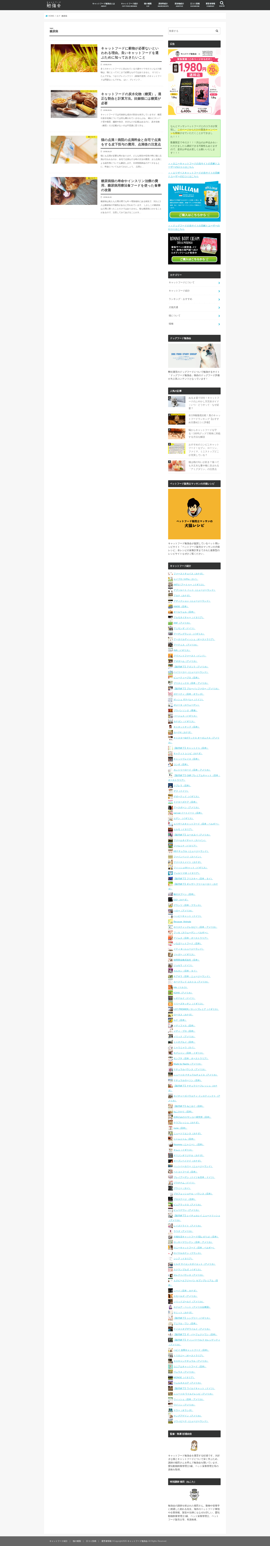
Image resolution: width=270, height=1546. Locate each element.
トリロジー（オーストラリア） (189, 1355)
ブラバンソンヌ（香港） (186, 710)
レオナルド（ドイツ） (184, 998)
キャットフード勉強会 (137, 1541)
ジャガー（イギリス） (184, 954)
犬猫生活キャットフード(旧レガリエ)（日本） (196, 1236)
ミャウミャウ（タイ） (184, 1047)
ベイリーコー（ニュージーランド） (191, 672)
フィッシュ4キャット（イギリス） (191, 867)
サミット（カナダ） (183, 1312)
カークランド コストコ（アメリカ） (191, 982)
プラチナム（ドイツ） (184, 1182)
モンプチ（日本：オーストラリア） (191, 1058)
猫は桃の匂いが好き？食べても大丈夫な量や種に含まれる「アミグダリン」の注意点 (204, 465)
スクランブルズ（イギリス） (188, 1269)
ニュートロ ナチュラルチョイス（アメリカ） (196, 1075)
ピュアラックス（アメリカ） (188, 1204)
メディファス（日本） (184, 1025)
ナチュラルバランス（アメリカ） (190, 1069)
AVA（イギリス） (182, 650)
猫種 (171, 323)
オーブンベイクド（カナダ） (188, 1161)
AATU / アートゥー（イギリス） (189, 584)
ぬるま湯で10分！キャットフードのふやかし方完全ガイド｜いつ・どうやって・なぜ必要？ (204, 403)
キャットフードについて (182, 282)
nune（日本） (180, 1128)
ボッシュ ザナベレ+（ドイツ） (189, 699)
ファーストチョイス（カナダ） (189, 573)
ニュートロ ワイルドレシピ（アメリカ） (194, 1394)
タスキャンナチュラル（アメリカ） (191, 1361)
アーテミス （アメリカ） (186, 645)
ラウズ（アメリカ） (183, 1231)
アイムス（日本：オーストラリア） (191, 938)
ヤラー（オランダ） (183, 1410)
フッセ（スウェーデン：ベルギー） (191, 932)
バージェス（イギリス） (186, 716)
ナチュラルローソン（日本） (188, 1080)
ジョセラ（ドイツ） (183, 965)
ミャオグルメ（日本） (184, 1042)
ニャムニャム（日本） (184, 1139)
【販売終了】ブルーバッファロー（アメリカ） (197, 688)
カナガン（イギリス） (184, 721)
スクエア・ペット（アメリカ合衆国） (192, 1307)
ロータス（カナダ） (183, 1014)
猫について (174, 315)
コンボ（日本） (181, 764)
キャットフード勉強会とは (103, 5)
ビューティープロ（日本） (187, 677)
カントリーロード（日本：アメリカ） (192, 770)
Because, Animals (182, 921)
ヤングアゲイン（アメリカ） (188, 1415)
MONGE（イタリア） (184, 1377)
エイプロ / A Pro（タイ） (186, 579)
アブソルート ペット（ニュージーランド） (195, 590)
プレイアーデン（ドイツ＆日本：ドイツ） (194, 1177)
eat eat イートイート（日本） (188, 813)
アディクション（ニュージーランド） (192, 601)
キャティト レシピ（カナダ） (188, 753)
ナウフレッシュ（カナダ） (187, 1122)
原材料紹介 (163, 5)
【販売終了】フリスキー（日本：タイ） (193, 878)
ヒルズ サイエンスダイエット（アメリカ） (195, 1264)
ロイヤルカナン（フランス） (188, 1253)
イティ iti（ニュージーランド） (189, 949)
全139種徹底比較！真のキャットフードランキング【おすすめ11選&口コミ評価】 (204, 418)
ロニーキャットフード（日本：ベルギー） (194, 1247)
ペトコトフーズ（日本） (186, 1172)
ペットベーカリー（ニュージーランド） (193, 1166)
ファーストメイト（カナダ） (188, 862)
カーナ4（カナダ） (183, 732)
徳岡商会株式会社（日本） (187, 960)
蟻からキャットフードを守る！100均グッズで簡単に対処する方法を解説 (204, 433)
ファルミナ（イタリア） (186, 845)
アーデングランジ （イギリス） (189, 634)
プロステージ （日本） (185, 1199)
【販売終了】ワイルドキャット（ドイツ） (194, 1388)
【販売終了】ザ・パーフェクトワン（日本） (195, 1334)
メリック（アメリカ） (184, 1036)
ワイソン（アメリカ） (184, 1405)
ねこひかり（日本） (183, 1111)
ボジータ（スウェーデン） (187, 705)
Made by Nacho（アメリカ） (188, 1064)
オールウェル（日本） (184, 612)
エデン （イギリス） (184, 818)
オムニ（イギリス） (183, 1150)
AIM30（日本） (181, 606)
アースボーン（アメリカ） (187, 807)
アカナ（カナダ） (182, 595)
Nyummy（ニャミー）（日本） (189, 1144)
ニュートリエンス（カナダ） (188, 1133)
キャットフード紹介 (129, 5)
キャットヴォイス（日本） (187, 759)
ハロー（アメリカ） (183, 910)
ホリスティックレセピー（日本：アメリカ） (195, 927)
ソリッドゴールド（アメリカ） (189, 1301)
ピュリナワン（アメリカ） (187, 1210)
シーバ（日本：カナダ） (186, 1290)
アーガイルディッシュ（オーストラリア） (194, 639)
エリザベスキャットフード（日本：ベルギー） (197, 824)
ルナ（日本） (180, 1020)
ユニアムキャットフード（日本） (190, 1366)
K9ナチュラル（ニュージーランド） (191, 851)
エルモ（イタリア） (183, 829)
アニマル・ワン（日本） (186, 1323)
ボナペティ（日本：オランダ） (189, 694)
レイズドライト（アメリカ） (188, 1225)
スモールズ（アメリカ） (186, 1296)
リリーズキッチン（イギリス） (189, 1003)
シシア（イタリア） (183, 1258)
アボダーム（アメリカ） (186, 661)
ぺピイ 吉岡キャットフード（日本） (191, 1350)
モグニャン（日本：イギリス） (189, 1053)
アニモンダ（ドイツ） (184, 628)
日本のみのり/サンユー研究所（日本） (192, 1117)
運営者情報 (210, 5)
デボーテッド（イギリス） (187, 796)
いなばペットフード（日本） (188, 943)
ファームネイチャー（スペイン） (190, 840)
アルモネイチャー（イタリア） (189, 617)
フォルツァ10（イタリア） (187, 873)
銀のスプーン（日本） (184, 894)
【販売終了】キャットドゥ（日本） (191, 748)
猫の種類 (148, 5)
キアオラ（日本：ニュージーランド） (192, 976)
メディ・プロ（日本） (184, 1031)
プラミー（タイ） (182, 1188)
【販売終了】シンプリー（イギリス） (192, 1318)
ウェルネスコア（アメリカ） (188, 1383)
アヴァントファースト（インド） (190, 655)
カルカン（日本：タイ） (186, 971)
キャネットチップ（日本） (187, 727)
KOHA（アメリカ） (183, 992)
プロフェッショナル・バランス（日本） (193, 1193)
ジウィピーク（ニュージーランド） (191, 1421)
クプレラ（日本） (182, 785)
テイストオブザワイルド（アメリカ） (192, 1329)
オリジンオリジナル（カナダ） (189, 1155)
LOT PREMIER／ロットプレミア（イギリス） (196, 1009)
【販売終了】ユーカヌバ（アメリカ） (192, 835)
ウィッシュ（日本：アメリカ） (189, 1399)
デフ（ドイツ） (181, 791)
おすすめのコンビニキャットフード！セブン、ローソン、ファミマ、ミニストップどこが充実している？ (204, 449)
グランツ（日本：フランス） (188, 905)
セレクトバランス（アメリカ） (189, 1275)
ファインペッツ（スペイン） (188, 856)
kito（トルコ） (181, 987)
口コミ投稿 (195, 5)
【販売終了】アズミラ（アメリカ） (191, 666)
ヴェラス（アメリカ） (184, 1372)
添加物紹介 (179, 5)
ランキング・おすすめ (180, 299)
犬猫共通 (173, 307)
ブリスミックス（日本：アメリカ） (191, 683)
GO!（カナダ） (181, 899)
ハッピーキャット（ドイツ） (188, 916)
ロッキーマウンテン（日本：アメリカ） (193, 1242)
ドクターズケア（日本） (186, 802)
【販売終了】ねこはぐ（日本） (189, 1106)
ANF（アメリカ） (182, 623)
